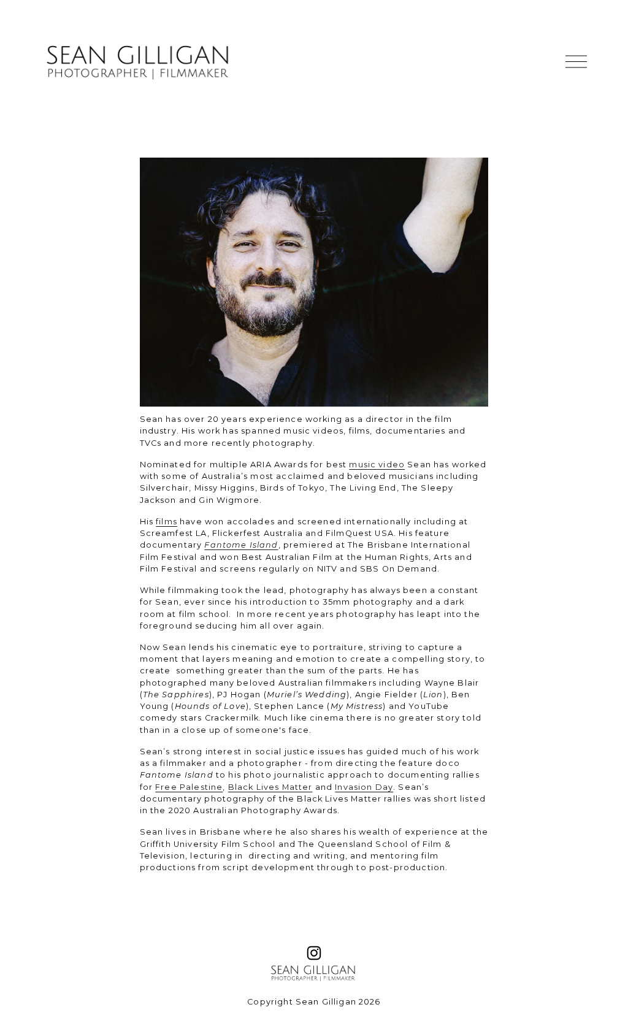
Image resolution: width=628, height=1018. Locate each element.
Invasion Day (364, 787)
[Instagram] (314, 953)
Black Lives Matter (270, 787)
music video (377, 464)
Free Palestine (189, 787)
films (166, 521)
